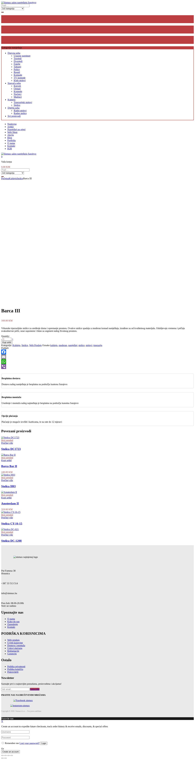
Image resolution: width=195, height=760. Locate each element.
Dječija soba (14, 108)
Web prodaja (13, 640)
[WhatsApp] (97, 361)
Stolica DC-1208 (11, 540)
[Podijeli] (5, 755)
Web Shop (12, 132)
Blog (9, 137)
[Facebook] (97, 351)
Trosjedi (17, 58)
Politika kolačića (15, 669)
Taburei (17, 66)
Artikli (10, 126)
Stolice (17, 105)
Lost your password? (30, 743)
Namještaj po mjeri (16, 129)
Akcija (10, 135)
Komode (18, 75)
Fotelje (17, 64)
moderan (63, 345)
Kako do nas (13, 621)
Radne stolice (20, 113)
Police (17, 69)
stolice (81, 345)
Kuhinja (11, 99)
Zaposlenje (12, 624)
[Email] (97, 356)
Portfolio (11, 140)
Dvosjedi (18, 61)
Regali (17, 72)
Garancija (12, 653)
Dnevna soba (14, 53)
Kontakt (11, 146)
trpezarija (97, 345)
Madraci (18, 97)
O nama (11, 143)
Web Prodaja (35, 345)
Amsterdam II (10, 503)
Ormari (17, 88)
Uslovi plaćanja (14, 648)
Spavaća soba (14, 83)
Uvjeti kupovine (15, 642)
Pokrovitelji (12, 672)
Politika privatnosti (16, 666)
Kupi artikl (6, 342)
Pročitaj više (7, 443)
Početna (5, 178)
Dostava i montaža (16, 645)
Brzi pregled (7, 440)
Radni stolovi (20, 110)
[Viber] (97, 366)
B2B (9, 148)
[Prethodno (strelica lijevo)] (2, 758)
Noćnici (17, 94)
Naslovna (11, 124)
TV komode (19, 77)
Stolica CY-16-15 (11, 523)
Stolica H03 (8, 486)
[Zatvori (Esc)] (2, 755)
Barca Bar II (9, 466)
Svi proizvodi (14, 116)
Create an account (10, 752)
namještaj (72, 345)
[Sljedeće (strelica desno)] (5, 758)
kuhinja (53, 345)
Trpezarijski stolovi (23, 102)
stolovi (89, 345)
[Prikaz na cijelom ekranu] (8, 755)
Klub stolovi (20, 80)
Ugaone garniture (22, 55)
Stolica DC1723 (11, 449)
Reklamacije (13, 651)
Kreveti (17, 86)
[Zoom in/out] (11, 755)
